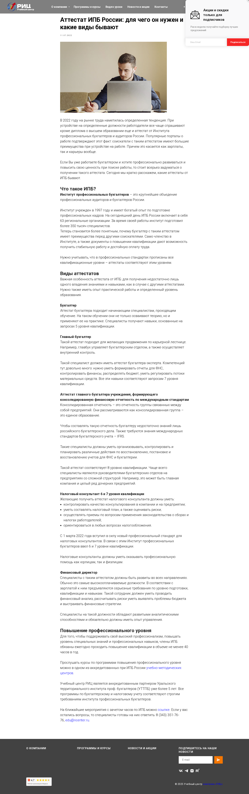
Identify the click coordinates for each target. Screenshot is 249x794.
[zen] (192, 771)
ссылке (164, 710)
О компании (59, 6)
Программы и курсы (87, 6)
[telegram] (186, 771)
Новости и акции (138, 6)
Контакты (161, 6)
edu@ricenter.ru (77, 720)
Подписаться (237, 42)
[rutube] (197, 771)
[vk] (181, 771)
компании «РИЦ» (213, 784)
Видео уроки (114, 6)
